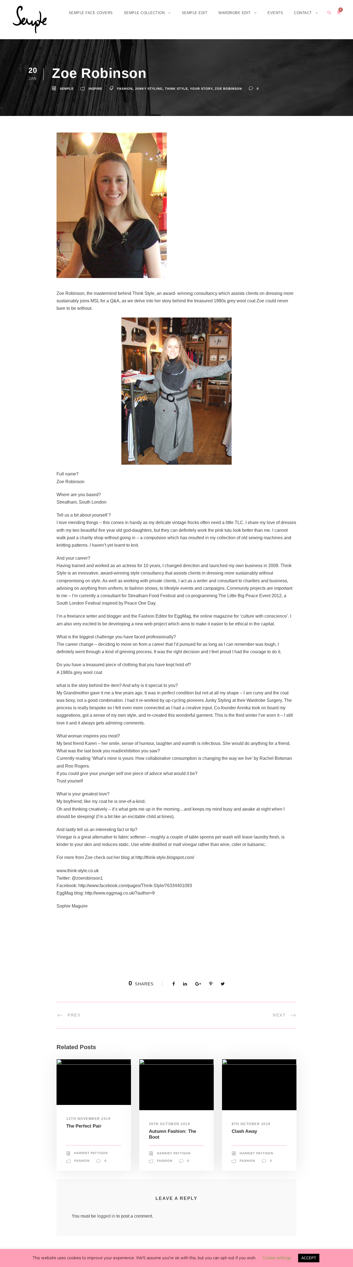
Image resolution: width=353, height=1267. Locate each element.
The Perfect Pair (83, 1126)
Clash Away (244, 1131)
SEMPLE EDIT (195, 13)
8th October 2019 (251, 1124)
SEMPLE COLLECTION (144, 13)
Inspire (95, 88)
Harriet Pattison (91, 1153)
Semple (67, 88)
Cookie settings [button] (277, 1258)
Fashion (125, 88)
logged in (106, 1216)
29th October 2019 (169, 1124)
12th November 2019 (88, 1119)
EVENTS (275, 13)
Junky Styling (149, 88)
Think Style (176, 88)
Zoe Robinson (228, 88)
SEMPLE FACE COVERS (91, 13)
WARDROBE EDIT (234, 13)
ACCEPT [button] (308, 1258)
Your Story (201, 88)
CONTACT (303, 13)
